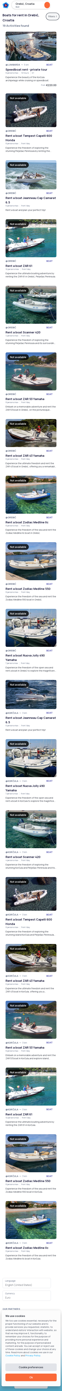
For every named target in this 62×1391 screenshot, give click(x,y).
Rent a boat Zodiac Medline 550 (28, 589)
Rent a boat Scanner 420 (23, 332)
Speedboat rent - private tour (26, 69)
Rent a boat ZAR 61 (19, 266)
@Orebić (11, 130)
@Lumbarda (13, 64)
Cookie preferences (31, 1367)
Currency (10, 1293)
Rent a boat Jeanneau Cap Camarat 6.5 (31, 200)
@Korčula (12, 712)
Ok (31, 1377)
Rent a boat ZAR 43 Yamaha (25, 455)
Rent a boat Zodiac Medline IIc (27, 522)
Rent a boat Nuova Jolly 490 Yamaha (25, 657)
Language (10, 1280)
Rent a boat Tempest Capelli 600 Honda (29, 138)
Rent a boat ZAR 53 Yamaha (25, 399)
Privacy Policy (33, 1355)
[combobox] (27, 1285)
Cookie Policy (12, 1355)
